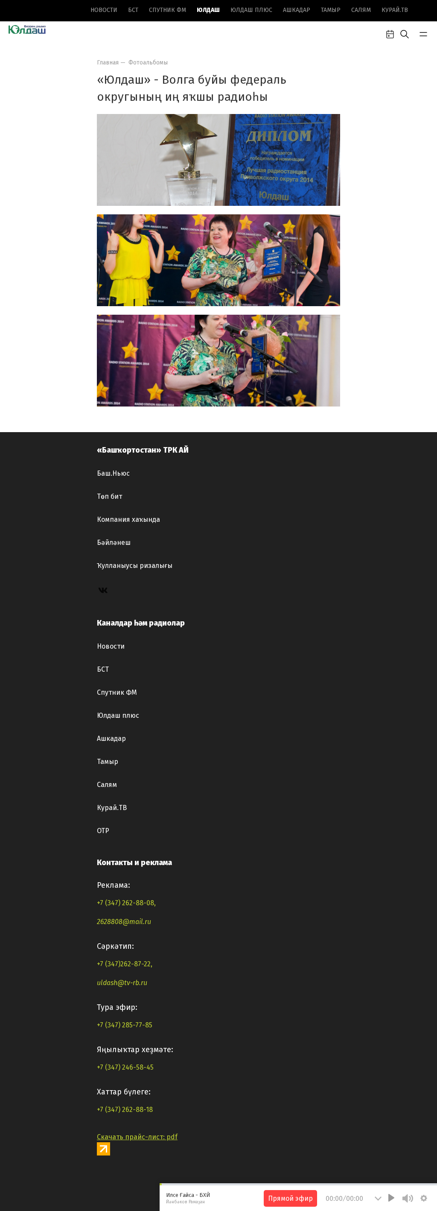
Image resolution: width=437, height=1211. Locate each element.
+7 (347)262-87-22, (124, 964)
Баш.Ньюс (113, 473)
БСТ (133, 10)
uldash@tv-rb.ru (122, 983)
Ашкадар (296, 10)
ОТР (103, 831)
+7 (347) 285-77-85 (124, 1025)
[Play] (391, 1198)
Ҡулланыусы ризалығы (134, 566)
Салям (361, 10)
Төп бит (109, 496)
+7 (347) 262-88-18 (125, 1110)
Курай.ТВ (395, 10)
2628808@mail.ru (124, 922)
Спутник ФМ (167, 10)
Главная (108, 62)
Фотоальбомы (148, 62)
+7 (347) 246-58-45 (125, 1067)
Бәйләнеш (114, 542)
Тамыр (331, 10)
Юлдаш (208, 10)
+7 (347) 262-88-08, (126, 903)
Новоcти (103, 10)
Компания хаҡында (128, 519)
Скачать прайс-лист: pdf (137, 1137)
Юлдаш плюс (251, 10)
